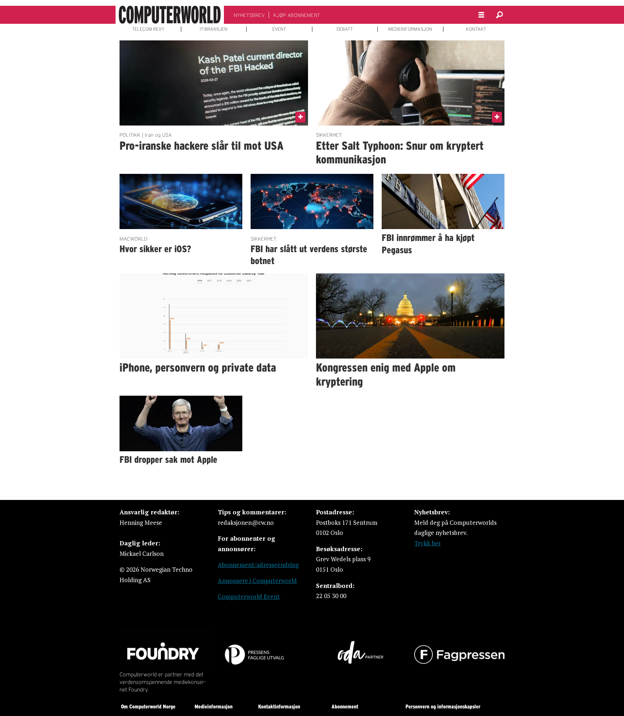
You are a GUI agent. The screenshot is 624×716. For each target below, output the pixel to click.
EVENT (279, 29)
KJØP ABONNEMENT (296, 15)
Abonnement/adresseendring (258, 565)
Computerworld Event (249, 596)
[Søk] (499, 15)
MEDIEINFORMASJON (410, 29)
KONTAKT (476, 29)
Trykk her (427, 543)
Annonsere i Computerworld (257, 580)
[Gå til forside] (170, 15)
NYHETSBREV (249, 15)
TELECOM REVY (148, 29)
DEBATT (345, 29)
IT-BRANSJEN (214, 29)
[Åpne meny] (481, 15)
